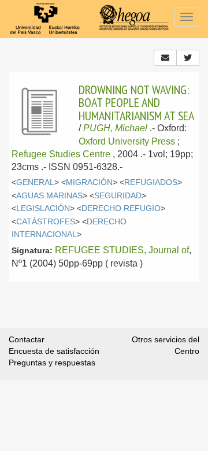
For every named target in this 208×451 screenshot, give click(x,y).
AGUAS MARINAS (49, 195)
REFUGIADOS (150, 182)
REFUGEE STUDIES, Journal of (122, 250)
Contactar (26, 339)
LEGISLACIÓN (43, 208)
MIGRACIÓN (89, 182)
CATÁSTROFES (45, 221)
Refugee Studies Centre (61, 154)
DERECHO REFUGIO (121, 208)
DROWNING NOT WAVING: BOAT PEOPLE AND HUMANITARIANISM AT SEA (136, 103)
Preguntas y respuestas (52, 362)
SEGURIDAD (118, 195)
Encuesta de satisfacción (54, 351)
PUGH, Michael (115, 128)
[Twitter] (187, 58)
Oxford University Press (127, 141)
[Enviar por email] (165, 58)
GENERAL (35, 182)
